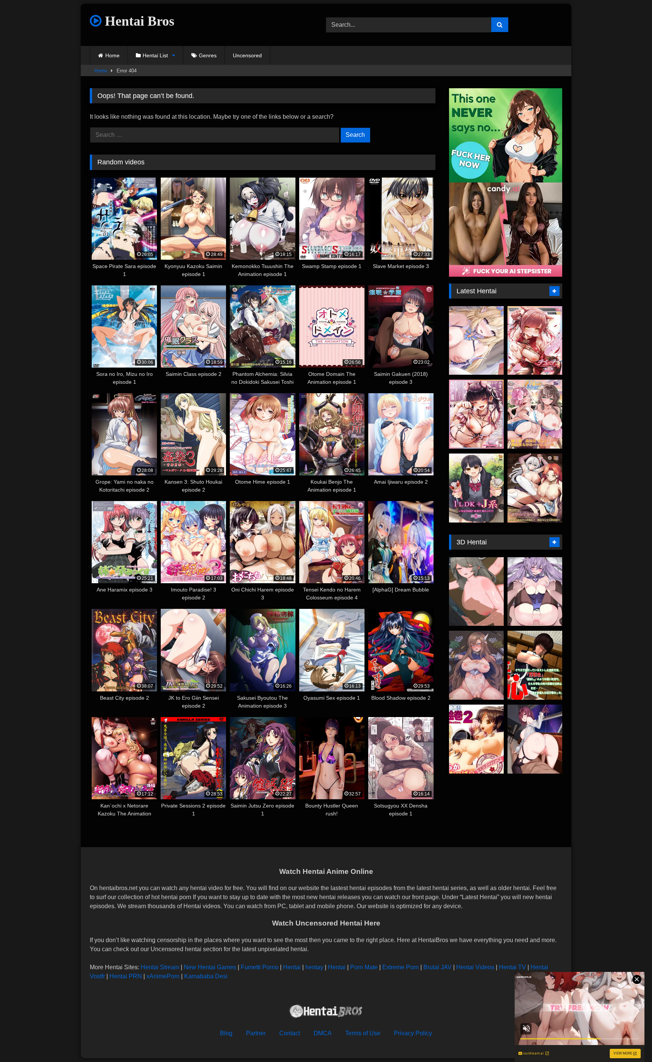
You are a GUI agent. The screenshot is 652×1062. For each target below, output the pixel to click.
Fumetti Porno (259, 967)
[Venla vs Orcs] (476, 665)
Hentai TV (512, 967)
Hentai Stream (160, 967)
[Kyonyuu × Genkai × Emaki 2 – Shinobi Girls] (476, 739)
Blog (226, 1033)
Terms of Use (362, 1033)
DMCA (323, 1033)
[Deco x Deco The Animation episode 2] (534, 340)
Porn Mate (364, 967)
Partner (256, 1033)
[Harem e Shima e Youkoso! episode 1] (534, 414)
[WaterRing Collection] (534, 591)
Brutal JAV (437, 967)
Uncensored (247, 55)
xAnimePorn (163, 976)
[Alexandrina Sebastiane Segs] (476, 591)
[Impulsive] (534, 665)
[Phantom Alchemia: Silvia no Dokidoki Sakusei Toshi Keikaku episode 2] (534, 488)
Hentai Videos (475, 967)
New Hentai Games (210, 967)
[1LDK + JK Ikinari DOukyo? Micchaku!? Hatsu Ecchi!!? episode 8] (476, 488)
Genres (208, 55)
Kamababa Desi (206, 976)
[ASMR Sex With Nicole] (476, 340)
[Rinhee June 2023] (534, 739)
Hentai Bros (137, 21)
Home (112, 55)
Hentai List (155, 55)
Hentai (292, 967)
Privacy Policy (413, 1033)
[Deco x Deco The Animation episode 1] (476, 414)
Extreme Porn (400, 967)
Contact (289, 1033)
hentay (314, 967)
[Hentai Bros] (326, 1012)
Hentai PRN (125, 976)
